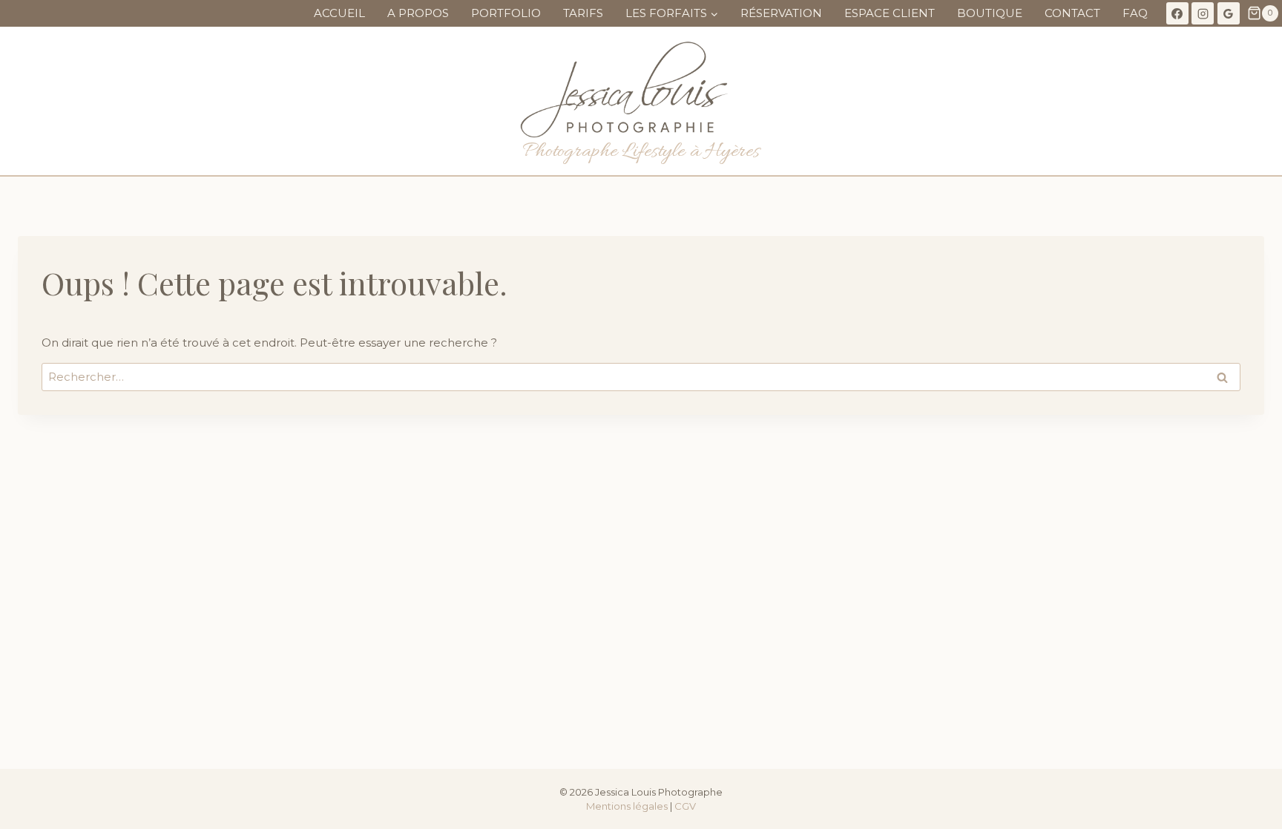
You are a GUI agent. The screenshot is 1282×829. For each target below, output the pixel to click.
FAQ (1135, 13)
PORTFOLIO (506, 13)
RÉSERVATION (781, 13)
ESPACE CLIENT (889, 13)
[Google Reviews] (1228, 13)
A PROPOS (418, 13)
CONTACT (1072, 13)
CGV (685, 806)
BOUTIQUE (989, 13)
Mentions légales (627, 806)
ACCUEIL (339, 13)
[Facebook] (1177, 13)
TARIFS (583, 13)
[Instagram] (1202, 13)
